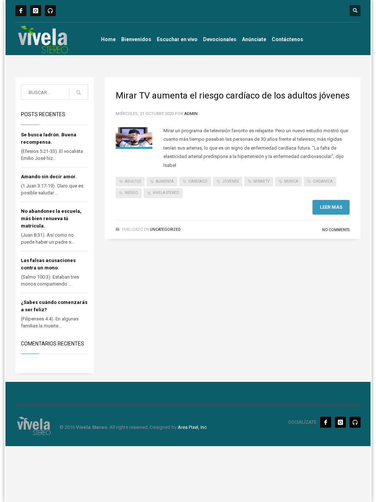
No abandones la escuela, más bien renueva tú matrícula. (51, 218)
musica (291, 181)
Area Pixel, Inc (192, 427)
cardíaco (197, 181)
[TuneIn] (50, 10)
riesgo (131, 193)
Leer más (331, 207)
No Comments (336, 230)
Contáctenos (287, 39)
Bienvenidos (136, 39)
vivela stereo (166, 193)
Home (108, 39)
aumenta (165, 181)
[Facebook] (20, 10)
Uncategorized (165, 229)
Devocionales (219, 39)
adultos (133, 181)
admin (191, 113)
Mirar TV (261, 181)
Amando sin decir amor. (49, 176)
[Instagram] (35, 10)
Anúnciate (254, 39)
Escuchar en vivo (177, 39)
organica (323, 181)
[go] (78, 92)
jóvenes (230, 181)
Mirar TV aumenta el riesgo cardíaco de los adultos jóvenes (233, 95)
